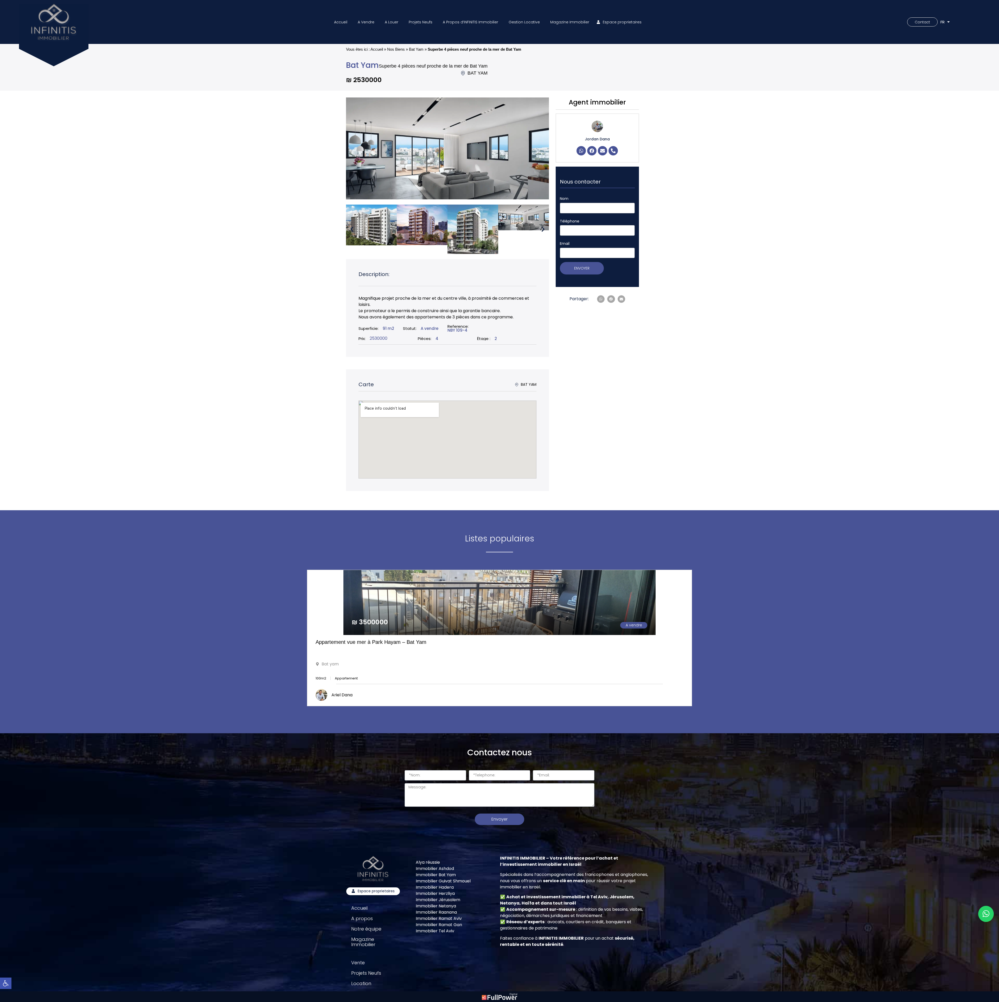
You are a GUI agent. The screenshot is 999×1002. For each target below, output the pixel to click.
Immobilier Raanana (436, 912)
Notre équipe (366, 929)
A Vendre (366, 22)
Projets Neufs (420, 22)
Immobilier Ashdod (435, 869)
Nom (564, 198)
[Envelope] (602, 150)
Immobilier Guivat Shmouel (443, 881)
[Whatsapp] (581, 150)
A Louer (391, 22)
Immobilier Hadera (435, 887)
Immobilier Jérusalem (438, 900)
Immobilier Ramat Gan (439, 925)
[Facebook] (592, 150)
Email (564, 243)
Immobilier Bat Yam (436, 875)
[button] (352, 229)
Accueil (340, 22)
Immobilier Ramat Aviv (439, 918)
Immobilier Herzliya (435, 893)
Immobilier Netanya (436, 906)
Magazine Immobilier (569, 22)
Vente (358, 962)
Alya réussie (428, 862)
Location (361, 983)
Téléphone (569, 221)
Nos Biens (396, 49)
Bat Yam (416, 49)
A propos (362, 918)
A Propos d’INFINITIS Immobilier (470, 22)
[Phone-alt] (613, 150)
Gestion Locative (524, 22)
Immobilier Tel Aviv (435, 931)
